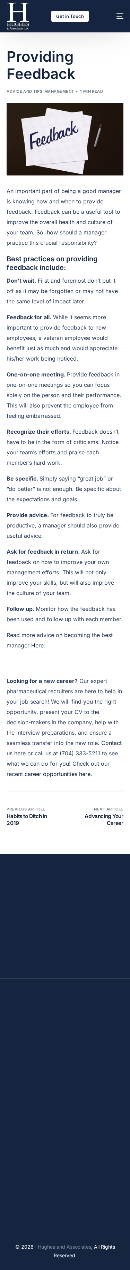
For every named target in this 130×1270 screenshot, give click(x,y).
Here (37, 645)
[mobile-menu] (113, 16)
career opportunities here (57, 773)
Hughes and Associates (64, 1247)
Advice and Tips (24, 91)
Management (59, 91)
